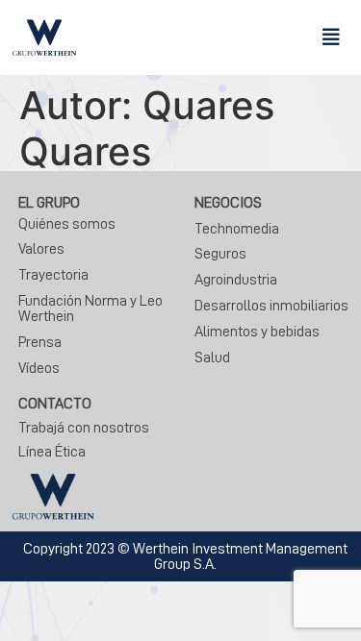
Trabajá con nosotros (83, 427)
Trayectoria (53, 275)
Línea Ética (52, 451)
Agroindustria (235, 279)
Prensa (40, 342)
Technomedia (236, 228)
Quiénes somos (67, 224)
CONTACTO (54, 403)
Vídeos (39, 368)
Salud (212, 357)
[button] (331, 37)
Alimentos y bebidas (257, 331)
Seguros (220, 253)
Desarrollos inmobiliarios (271, 305)
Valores (41, 249)
